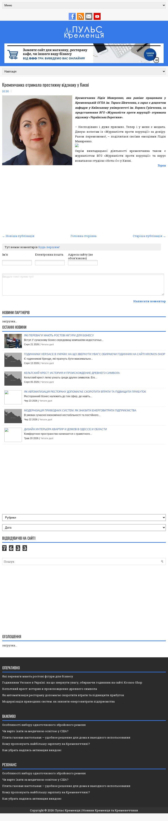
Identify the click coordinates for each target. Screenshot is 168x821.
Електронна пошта (49, 254)
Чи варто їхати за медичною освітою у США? (35, 731)
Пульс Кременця (67, 810)
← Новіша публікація (18, 236)
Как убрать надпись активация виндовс (31, 750)
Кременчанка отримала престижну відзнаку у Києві (45, 84)
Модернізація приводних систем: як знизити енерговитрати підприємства (80, 410)
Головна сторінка (83, 236)
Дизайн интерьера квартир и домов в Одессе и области (65, 429)
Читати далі (47, 344)
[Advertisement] (84, 200)
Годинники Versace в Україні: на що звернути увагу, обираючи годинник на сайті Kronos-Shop (94, 354)
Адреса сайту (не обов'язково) (80, 256)
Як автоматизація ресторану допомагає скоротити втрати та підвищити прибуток (85, 391)
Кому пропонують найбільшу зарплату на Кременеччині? (46, 744)
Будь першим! (49, 247)
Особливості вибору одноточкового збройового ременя (44, 725)
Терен (161, 165)
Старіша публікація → (149, 236)
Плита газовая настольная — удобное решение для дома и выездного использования (66, 737)
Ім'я (5, 254)
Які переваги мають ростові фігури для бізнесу (59, 335)
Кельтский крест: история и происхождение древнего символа (72, 372)
